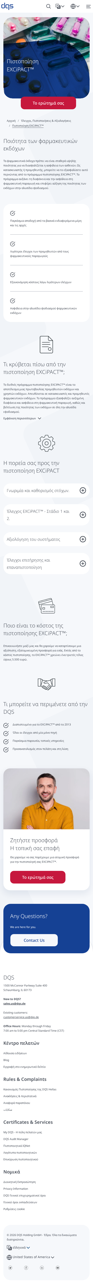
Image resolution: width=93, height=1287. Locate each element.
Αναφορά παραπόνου (16, 1103)
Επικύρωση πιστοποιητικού (20, 1159)
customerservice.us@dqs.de (21, 1017)
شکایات (7, 1110)
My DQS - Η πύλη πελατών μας (22, 1132)
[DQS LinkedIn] (41, 1267)
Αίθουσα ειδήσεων (15, 1053)
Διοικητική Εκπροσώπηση (19, 1182)
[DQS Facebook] (26, 1267)
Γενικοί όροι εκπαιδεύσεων (20, 1202)
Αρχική (11, 121)
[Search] (48, 6)
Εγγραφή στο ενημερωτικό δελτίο (24, 1067)
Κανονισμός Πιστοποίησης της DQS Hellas (29, 1089)
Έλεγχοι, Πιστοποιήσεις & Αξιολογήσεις (46, 121)
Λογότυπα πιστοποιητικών (20, 1152)
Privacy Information (15, 1189)
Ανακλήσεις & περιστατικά (19, 1096)
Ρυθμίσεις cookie (14, 1209)
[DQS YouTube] (57, 1267)
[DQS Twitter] (10, 1267)
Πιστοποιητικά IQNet (16, 1146)
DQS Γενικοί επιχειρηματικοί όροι (24, 1195)
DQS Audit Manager (15, 1139)
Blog (6, 1060)
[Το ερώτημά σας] (46, 811)
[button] (60, 6)
